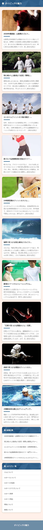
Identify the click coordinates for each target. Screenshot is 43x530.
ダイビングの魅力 (21, 525)
